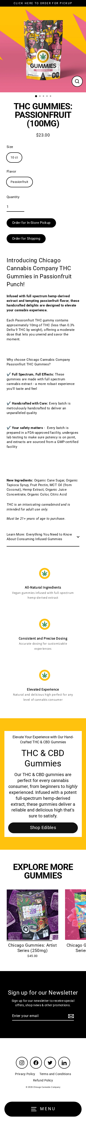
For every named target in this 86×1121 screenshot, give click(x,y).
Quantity (13, 197)
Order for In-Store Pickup (31, 223)
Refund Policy (43, 1080)
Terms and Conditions (55, 1074)
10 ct (14, 157)
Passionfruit (19, 182)
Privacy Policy (25, 1074)
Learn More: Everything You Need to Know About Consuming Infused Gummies (39, 536)
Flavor (11, 171)
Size (10, 147)
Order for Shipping (26, 239)
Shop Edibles (43, 827)
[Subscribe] (70, 1016)
